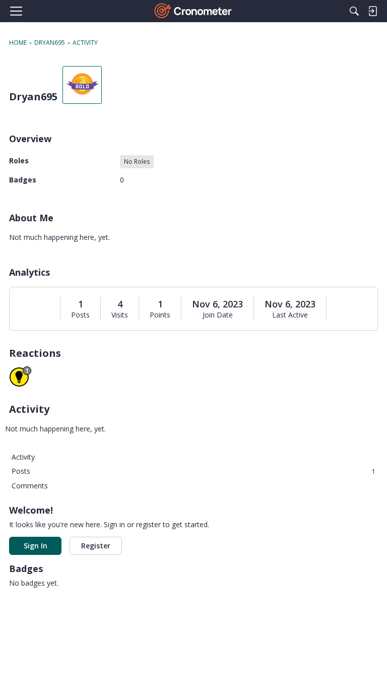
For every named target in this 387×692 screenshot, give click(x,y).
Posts (80, 315)
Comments (30, 485)
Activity (23, 457)
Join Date (218, 315)
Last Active (290, 315)
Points (160, 315)
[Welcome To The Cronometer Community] (194, 11)
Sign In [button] (35, 545)
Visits (119, 315)
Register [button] (95, 545)
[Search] (354, 11)
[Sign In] (372, 11)
